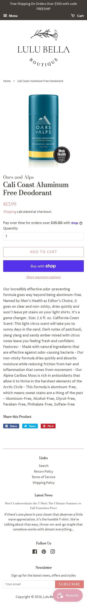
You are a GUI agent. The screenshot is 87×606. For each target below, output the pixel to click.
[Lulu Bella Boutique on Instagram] (52, 553)
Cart (80, 16)
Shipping (9, 212)
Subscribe (69, 584)
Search (44, 466)
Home (7, 81)
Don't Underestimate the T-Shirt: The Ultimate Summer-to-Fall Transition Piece (43, 505)
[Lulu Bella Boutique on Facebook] (34, 553)
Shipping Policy (44, 483)
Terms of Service (43, 477)
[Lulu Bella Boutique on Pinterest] (43, 553)
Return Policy (43, 472)
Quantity (10, 228)
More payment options (43, 277)
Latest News (44, 495)
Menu (13, 16)
